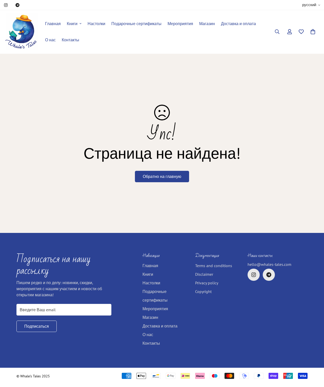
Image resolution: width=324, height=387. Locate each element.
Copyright (203, 291)
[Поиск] (277, 31)
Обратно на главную (162, 176)
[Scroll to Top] (314, 359)
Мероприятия (180, 23)
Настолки (96, 23)
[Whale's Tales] (21, 31)
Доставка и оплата (238, 23)
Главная (53, 23)
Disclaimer (204, 274)
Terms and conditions (213, 265)
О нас (50, 39)
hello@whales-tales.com (269, 264)
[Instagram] (6, 5)
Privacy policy (206, 282)
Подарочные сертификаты (136, 23)
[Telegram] (17, 5)
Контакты (70, 39)
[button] (313, 32)
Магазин (207, 23)
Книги (72, 23)
